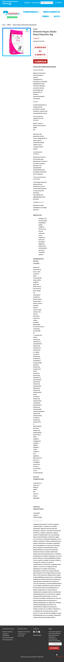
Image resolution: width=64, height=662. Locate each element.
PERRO (45, 16)
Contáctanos (21, 634)
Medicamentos (51, 12)
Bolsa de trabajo (37, 635)
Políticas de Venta (7, 632)
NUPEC (9, 25)
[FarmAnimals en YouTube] (39, 632)
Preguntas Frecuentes (24, 632)
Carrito (59, 2)
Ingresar (27, 2)
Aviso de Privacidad (7, 637)
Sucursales (21, 636)
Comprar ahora (40, 61)
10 (33, 333)
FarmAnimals (31, 12)
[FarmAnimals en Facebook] (34, 632)
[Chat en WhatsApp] (59, 657)
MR (34, 130)
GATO (57, 16)
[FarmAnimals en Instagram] (36, 632)
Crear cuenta (36, 2)
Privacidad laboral (7, 640)
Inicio (3, 25)
